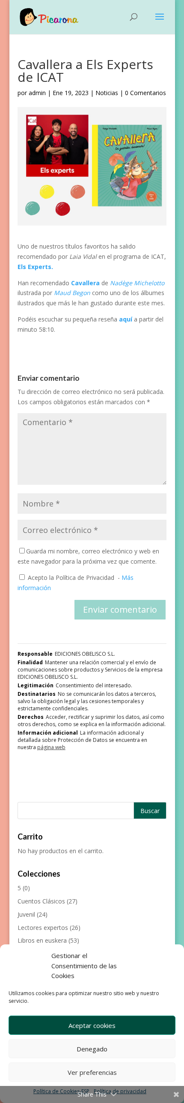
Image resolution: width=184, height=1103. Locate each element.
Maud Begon (72, 293)
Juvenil (26, 914)
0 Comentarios (145, 93)
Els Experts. (35, 267)
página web (51, 747)
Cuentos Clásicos (41, 901)
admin (37, 93)
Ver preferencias (92, 1072)
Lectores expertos (43, 928)
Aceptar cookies (92, 1025)
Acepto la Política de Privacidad (71, 577)
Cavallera (86, 283)
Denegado (92, 1049)
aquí (126, 319)
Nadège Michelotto (137, 283)
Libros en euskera (42, 940)
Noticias (106, 93)
